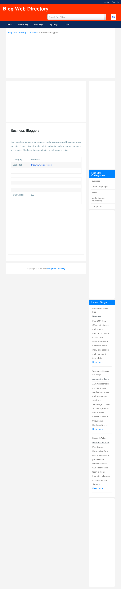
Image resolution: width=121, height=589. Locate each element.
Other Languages (100, 186)
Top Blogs (53, 24)
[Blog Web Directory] (26, 9)
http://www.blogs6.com (41, 165)
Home (9, 24)
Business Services (100, 442)
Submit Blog (23, 24)
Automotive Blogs (100, 379)
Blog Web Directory (17, 32)
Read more (97, 362)
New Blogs (38, 24)
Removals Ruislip (99, 438)
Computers (97, 206)
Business (34, 32)
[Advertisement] (61, 55)
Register (116, 2)
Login (106, 2)
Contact (67, 24)
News (94, 192)
